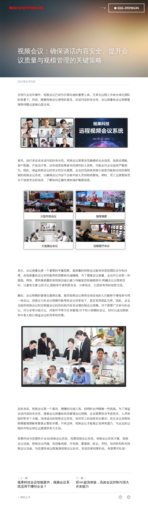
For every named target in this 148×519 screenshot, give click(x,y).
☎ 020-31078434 (126, 8)
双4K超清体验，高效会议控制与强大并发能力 (102, 484)
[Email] (128, 497)
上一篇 (24, 478)
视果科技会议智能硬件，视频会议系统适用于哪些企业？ (43, 484)
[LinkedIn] (120, 497)
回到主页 (25, 497)
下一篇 (79, 478)
